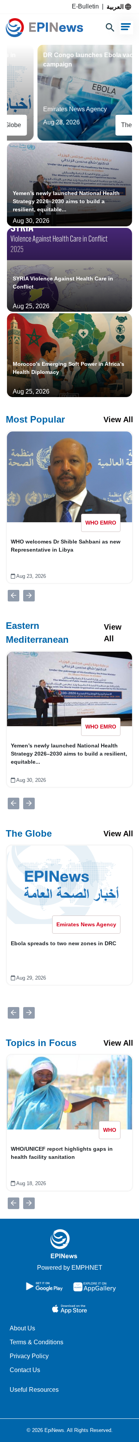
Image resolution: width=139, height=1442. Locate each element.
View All (118, 419)
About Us (22, 1328)
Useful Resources (34, 1389)
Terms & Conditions (36, 1342)
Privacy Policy (29, 1356)
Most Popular (35, 419)
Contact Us (25, 1370)
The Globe (29, 833)
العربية (116, 6)
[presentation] (13, 595)
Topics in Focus (41, 1043)
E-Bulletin (87, 6)
